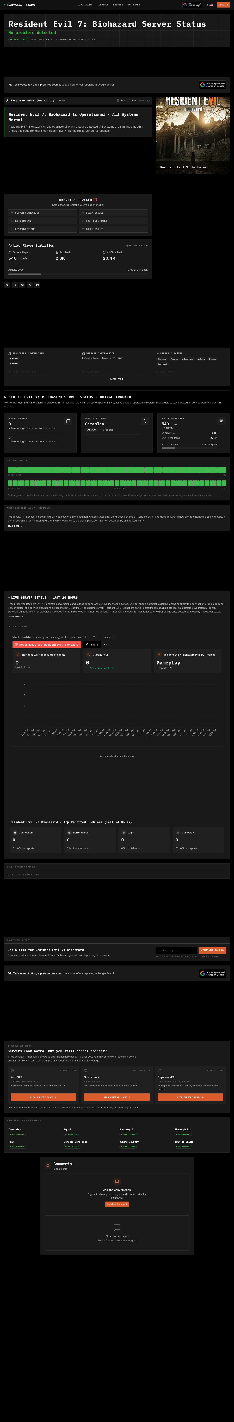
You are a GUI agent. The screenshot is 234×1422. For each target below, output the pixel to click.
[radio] (42, 212)
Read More (13, 526)
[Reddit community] (37, 285)
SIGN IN (223, 4)
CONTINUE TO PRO (212, 950)
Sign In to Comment (117, 1204)
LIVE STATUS (85, 4)
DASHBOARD (134, 4)
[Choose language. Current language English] (209, 5)
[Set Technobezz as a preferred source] (192, 5)
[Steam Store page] (22, 285)
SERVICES (102, 4)
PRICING (118, 4)
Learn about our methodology (119, 756)
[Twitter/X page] (30, 285)
